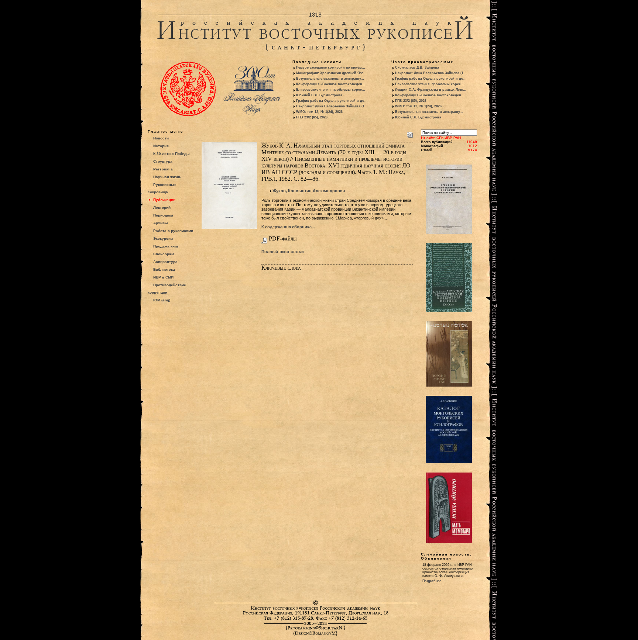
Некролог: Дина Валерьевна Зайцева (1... (332, 106)
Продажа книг (165, 246)
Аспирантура (165, 262)
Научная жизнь (167, 177)
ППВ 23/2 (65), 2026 (311, 117)
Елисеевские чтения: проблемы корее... (330, 89)
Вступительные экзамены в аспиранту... (330, 78)
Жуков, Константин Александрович (308, 190)
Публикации (164, 200)
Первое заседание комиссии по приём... (330, 67)
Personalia (163, 169)
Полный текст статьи (282, 251)
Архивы (160, 223)
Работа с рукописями (173, 231)
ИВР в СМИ (163, 277)
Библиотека (164, 269)
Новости (161, 138)
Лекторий (162, 207)
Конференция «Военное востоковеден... (330, 84)
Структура (162, 161)
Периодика (163, 215)
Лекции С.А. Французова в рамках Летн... (430, 89)
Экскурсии (163, 238)
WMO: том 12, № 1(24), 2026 (319, 112)
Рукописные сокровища (162, 188)
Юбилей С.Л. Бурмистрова (319, 95)
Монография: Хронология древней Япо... (331, 73)
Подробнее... (433, 581)
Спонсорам (163, 254)
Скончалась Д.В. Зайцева (417, 67)
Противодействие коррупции (167, 288)
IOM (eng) (161, 300)
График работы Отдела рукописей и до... (332, 101)
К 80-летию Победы (171, 154)
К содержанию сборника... (288, 227)
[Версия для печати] (410, 133)
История (161, 146)
